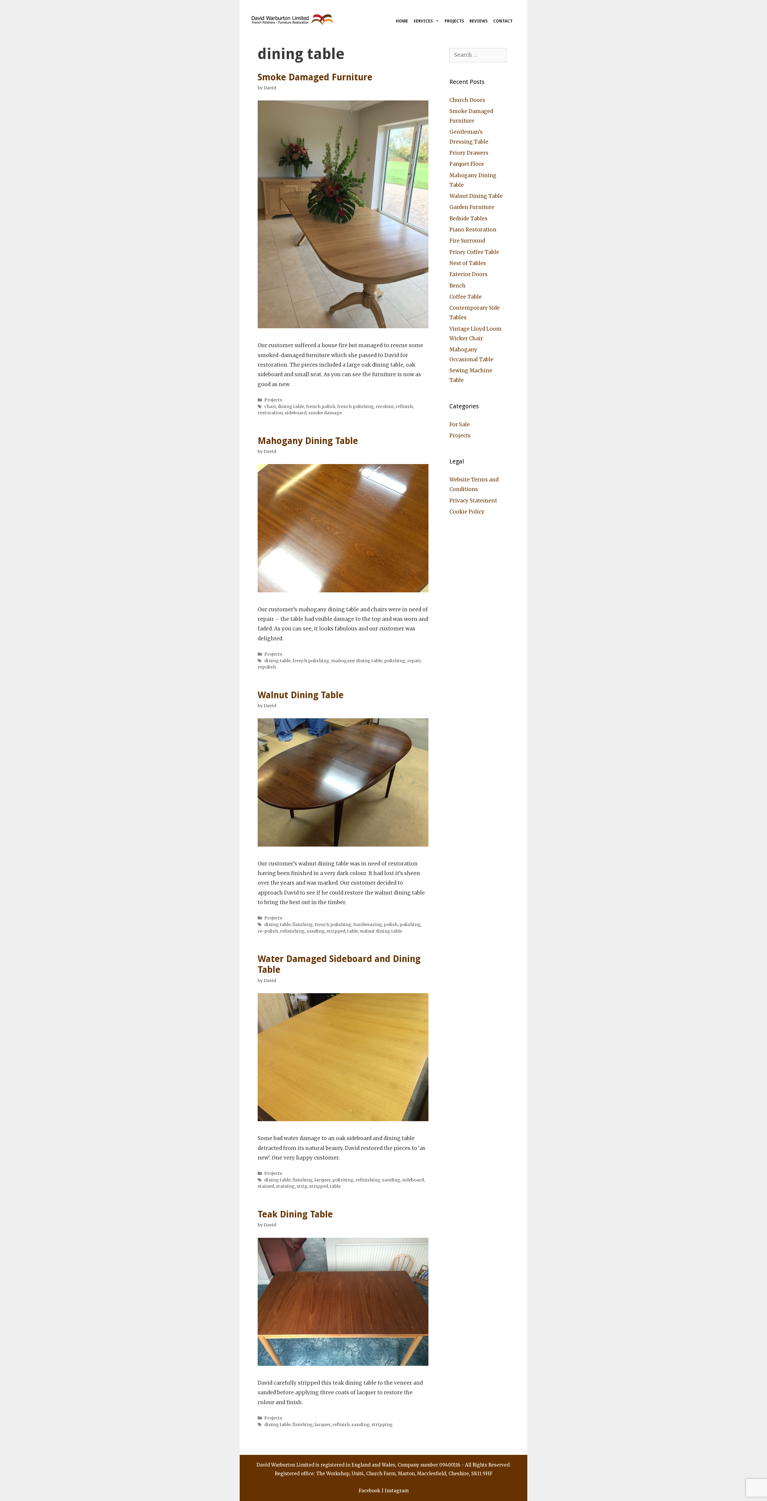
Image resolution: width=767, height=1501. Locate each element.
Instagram (397, 1491)
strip (302, 1186)
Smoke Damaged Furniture (315, 77)
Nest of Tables (467, 263)
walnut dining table (381, 931)
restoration (270, 412)
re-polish (268, 931)
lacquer (322, 1180)
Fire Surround (467, 240)
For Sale (459, 424)
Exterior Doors (468, 274)
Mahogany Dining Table (308, 441)
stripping (382, 1424)
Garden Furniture (471, 207)
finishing (302, 924)
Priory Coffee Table (474, 252)
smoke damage (325, 412)
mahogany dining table (356, 660)
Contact (503, 21)
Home (402, 21)
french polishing (355, 406)
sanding (316, 931)
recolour (385, 406)
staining (285, 1186)
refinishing (292, 931)
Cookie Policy (466, 511)
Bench (457, 285)
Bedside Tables (468, 218)
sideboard (296, 412)
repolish (267, 667)
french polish (320, 406)
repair (414, 660)
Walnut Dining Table (301, 695)
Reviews (478, 21)
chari (270, 406)
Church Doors (467, 100)
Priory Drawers (468, 153)
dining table (291, 406)
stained (266, 1186)
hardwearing (367, 924)
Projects (454, 21)
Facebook (369, 1491)
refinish (404, 406)
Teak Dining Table (295, 1214)
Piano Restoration (472, 229)
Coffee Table (465, 296)
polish (391, 924)
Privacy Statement (473, 500)
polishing (394, 660)
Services (423, 21)
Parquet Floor (466, 164)
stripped (336, 931)
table (352, 931)
